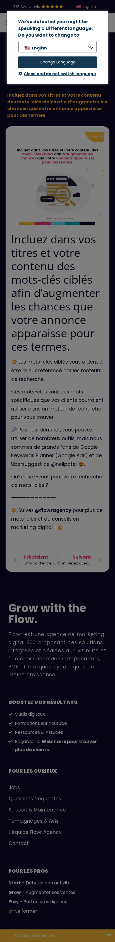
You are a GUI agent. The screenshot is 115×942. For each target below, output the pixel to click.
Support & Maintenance (37, 809)
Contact (19, 843)
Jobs (14, 787)
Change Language (58, 62)
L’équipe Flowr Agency (35, 832)
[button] (108, 935)
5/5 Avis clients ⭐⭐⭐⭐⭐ (38, 6)
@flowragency (53, 510)
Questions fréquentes (35, 798)
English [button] (39, 48)
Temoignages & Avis (33, 821)
